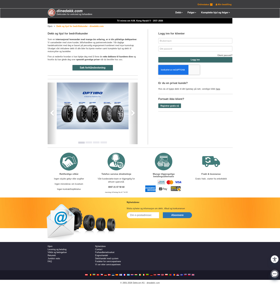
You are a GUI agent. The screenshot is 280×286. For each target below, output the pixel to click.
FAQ (50, 261)
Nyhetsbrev (100, 246)
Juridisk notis (54, 258)
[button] (275, 259)
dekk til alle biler (77, 48)
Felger (191, 12)
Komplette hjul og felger (214, 12)
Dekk (178, 12)
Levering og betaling (57, 249)
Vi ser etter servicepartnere (108, 264)
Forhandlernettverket (104, 252)
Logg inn (195, 59)
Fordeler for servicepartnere (108, 261)
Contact (98, 249)
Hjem (50, 246)
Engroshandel (101, 255)
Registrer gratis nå (169, 106)
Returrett (52, 255)
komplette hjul (114, 48)
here (218, 89)
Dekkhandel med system (106, 258)
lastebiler (66, 51)
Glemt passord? (224, 55)
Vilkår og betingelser (57, 252)
